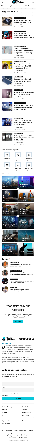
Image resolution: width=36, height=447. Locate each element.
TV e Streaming (8, 252)
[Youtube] (7, 167)
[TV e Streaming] (10, 249)
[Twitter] (30, 339)
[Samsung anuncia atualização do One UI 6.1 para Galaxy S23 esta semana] (7, 35)
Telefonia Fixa (7, 238)
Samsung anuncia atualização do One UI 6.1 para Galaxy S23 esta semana (24, 36)
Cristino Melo (19, 25)
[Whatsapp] (20, 339)
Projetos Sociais (8, 211)
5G (4, 184)
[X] (18, 157)
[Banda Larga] (26, 182)
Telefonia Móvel (18, 76)
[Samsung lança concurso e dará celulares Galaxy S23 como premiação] (7, 106)
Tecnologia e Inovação (20, 31)
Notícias (22, 252)
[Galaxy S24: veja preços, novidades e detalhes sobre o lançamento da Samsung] (7, 50)
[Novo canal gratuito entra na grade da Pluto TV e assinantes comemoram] (5, 281)
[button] (3, 2)
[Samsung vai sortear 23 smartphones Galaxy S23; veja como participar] (7, 65)
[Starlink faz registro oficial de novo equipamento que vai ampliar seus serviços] (5, 273)
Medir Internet (18, 321)
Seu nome (4, 381)
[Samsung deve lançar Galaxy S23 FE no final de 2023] (7, 93)
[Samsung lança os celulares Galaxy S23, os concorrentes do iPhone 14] (7, 137)
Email (3, 387)
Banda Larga (24, 184)
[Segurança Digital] (10, 222)
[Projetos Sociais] (10, 209)
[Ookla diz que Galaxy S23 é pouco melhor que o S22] (7, 80)
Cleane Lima (19, 40)
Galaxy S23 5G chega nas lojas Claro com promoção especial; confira (23, 123)
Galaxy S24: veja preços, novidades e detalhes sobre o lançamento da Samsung (23, 51)
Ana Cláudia (19, 55)
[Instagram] (29, 157)
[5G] (10, 182)
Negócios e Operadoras (20, 61)
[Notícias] (26, 249)
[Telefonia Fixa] (10, 236)
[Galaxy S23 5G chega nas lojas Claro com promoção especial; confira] (7, 122)
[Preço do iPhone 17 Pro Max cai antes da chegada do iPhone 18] (5, 264)
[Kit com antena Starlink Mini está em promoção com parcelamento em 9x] (5, 289)
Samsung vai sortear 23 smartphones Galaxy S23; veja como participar (22, 66)
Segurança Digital (9, 225)
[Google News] (29, 167)
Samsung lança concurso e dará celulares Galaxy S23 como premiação (23, 107)
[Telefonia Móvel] (26, 236)
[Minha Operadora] (18, 2)
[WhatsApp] (18, 167)
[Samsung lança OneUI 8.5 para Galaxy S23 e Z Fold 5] (7, 21)
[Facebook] (7, 157)
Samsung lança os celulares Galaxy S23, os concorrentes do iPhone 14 (24, 138)
